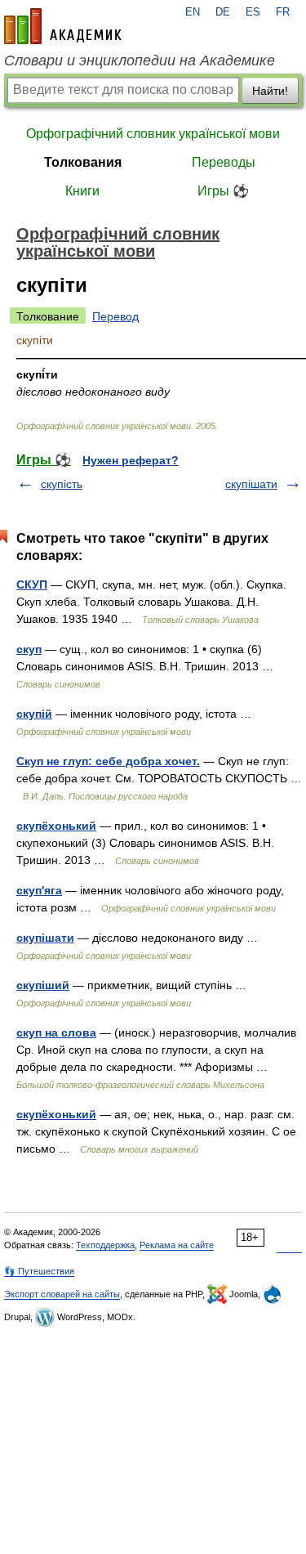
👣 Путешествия (39, 1271)
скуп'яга (39, 890)
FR (283, 12)
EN (192, 12)
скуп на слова (56, 1032)
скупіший (42, 985)
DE (222, 12)
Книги (82, 191)
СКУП (31, 584)
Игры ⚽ (223, 191)
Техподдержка (105, 1245)
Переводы (223, 162)
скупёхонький (56, 825)
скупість (61, 483)
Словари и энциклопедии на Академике (139, 60)
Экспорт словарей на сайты (62, 1294)
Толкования (83, 162)
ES (253, 12)
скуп (29, 649)
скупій (34, 713)
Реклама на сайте (177, 1245)
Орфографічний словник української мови (153, 134)
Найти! (270, 90)
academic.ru (63, 26)
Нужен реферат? (130, 460)
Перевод (115, 316)
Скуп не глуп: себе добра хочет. (108, 761)
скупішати (251, 483)
